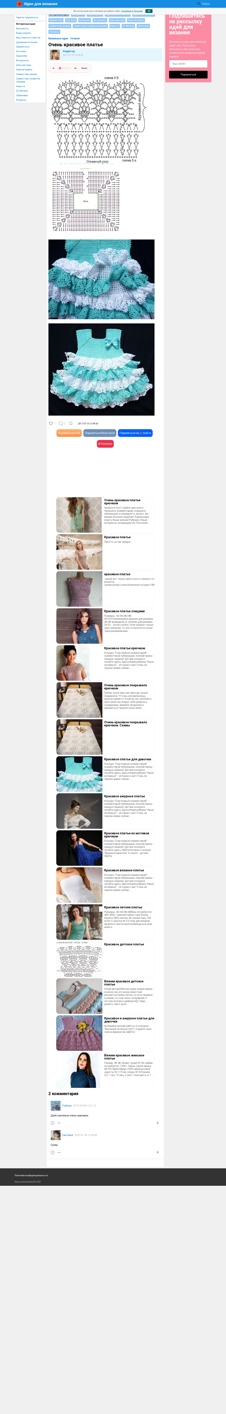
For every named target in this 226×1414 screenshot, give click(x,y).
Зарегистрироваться (27, 17)
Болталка (21, 51)
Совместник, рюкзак (26, 74)
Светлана (67, 1135)
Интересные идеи (25, 24)
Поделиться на (135, 433)
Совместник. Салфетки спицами (28, 80)
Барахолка (21, 56)
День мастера (23, 65)
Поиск (206, 3)
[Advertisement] (77, 477)
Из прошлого (22, 60)
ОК (149, 11)
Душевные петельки (26, 42)
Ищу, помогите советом (28, 37)
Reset (84, 68)
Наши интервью (24, 69)
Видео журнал (23, 33)
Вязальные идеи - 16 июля (64, 38)
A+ (75, 68)
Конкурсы (21, 100)
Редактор (69, 51)
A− (54, 68)
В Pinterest (105, 443)
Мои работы (22, 28)
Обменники (22, 95)
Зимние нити (22, 46)
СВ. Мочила (22, 91)
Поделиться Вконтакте (100, 433)
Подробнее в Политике (132, 11)
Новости (20, 86)
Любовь (67, 1105)
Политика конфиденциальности (31, 1175)
